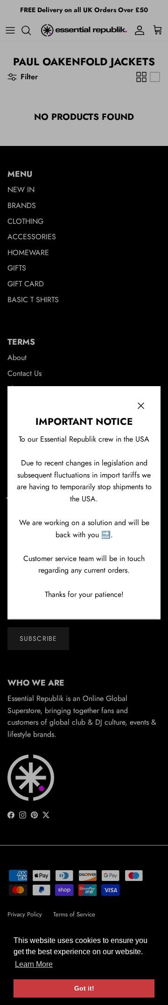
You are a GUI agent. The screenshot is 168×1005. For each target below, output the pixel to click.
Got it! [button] (84, 988)
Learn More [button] (34, 964)
